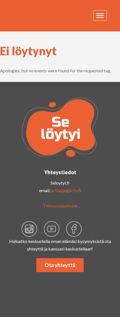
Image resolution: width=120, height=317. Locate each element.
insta (29, 228)
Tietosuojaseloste (60, 205)
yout (51, 228)
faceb (74, 228)
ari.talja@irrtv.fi (66, 190)
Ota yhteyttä (60, 265)
